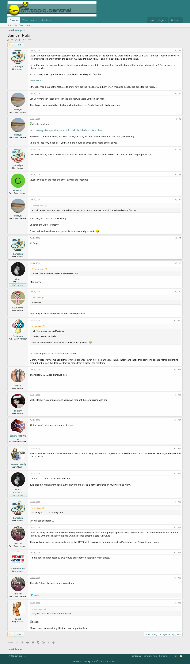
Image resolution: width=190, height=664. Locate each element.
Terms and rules (150, 655)
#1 (180, 50)
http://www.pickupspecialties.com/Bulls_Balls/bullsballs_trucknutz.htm (66, 130)
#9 (180, 291)
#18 (179, 552)
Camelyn (13, 39)
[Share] (176, 51)
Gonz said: (36, 297)
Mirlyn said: (37, 326)
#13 (179, 420)
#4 (180, 149)
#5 (180, 174)
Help (176, 655)
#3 (180, 119)
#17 (179, 527)
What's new (28, 20)
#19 (179, 578)
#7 (180, 238)
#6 (180, 200)
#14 (179, 448)
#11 (179, 369)
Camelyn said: (38, 205)
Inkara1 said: (37, 609)
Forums (14, 20)
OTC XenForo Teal (18, 655)
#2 (180, 93)
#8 (180, 263)
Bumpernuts (36, 80)
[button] (36, 20)
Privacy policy (165, 655)
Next (19, 44)
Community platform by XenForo (95, 661)
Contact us (136, 655)
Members (46, 20)
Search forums (25, 25)
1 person (37, 595)
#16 (179, 502)
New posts (12, 25)
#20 (179, 603)
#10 (179, 320)
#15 (179, 473)
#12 (179, 395)
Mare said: (36, 508)
